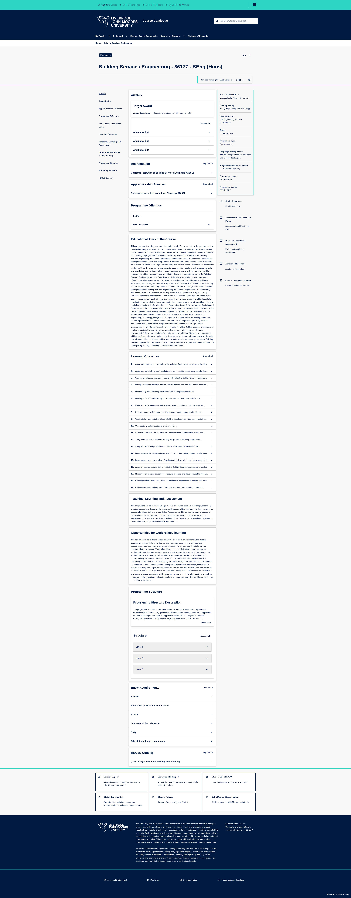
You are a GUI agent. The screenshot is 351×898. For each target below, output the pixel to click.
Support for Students (170, 36)
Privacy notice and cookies (232, 880)
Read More (206, 622)
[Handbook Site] (113, 828)
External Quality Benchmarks (144, 36)
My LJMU (173, 5)
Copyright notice (190, 880)
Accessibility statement (117, 880)
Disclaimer (154, 880)
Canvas (185, 5)
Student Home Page (131, 5)
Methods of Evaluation (198, 36)
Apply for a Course (109, 5)
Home (98, 43)
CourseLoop (343, 894)
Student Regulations (154, 5)
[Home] (116, 22)
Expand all (205, 123)
